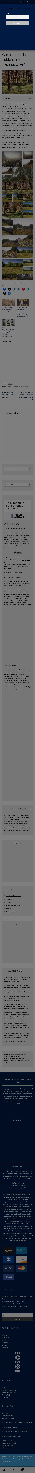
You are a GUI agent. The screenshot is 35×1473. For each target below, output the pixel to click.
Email (7, 13)
